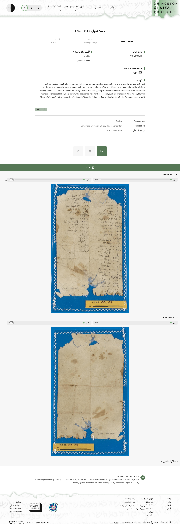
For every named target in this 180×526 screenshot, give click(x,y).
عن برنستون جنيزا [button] (71, 6)
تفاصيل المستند (127, 41)
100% (97, 180)
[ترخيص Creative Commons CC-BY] (116, 523)
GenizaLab (16, 505)
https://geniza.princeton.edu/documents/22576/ (94, 483)
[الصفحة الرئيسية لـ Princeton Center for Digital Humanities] (33, 507)
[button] (166, 9)
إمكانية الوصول (166, 522)
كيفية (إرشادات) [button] (54, 6)
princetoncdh (17, 512)
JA (44, 109)
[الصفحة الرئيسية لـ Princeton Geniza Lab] (51, 507)
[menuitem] (117, 8)
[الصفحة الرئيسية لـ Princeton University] (16, 522)
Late (38, 109)
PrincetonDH (17, 509)
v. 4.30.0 (30, 522)
